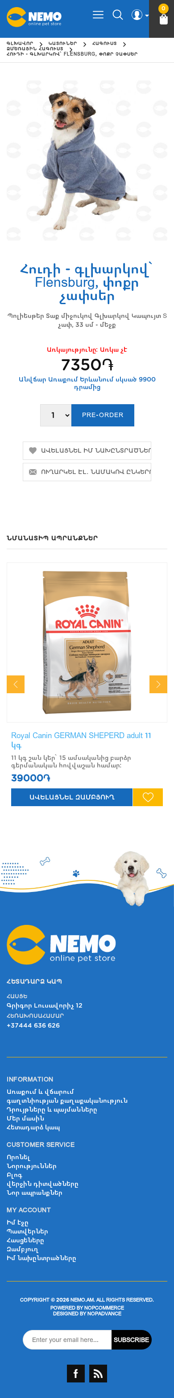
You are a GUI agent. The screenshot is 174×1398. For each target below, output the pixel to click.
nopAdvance (104, 1313)
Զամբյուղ (23, 1249)
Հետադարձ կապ (33, 1127)
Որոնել (18, 1157)
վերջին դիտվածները (43, 1184)
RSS (98, 1373)
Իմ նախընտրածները (41, 1258)
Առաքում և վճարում (40, 1092)
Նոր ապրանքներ (34, 1192)
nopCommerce (104, 1308)
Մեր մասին (25, 1118)
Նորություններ (32, 1166)
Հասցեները (25, 1240)
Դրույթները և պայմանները (52, 1109)
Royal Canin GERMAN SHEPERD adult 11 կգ (81, 740)
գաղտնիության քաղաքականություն (67, 1100)
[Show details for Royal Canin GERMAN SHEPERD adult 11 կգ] (87, 642)
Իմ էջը (18, 1222)
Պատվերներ (27, 1231)
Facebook (76, 1373)
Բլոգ (14, 1175)
